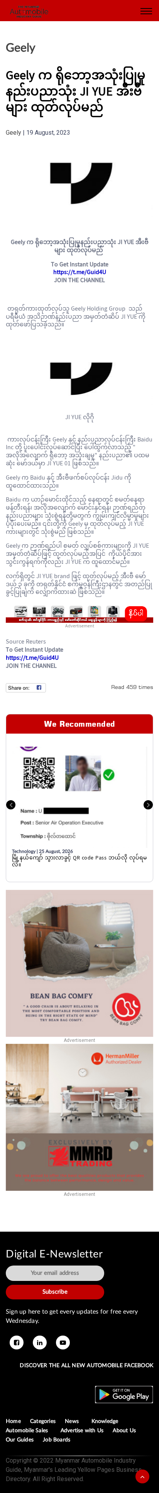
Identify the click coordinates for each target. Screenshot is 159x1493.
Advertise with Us (82, 1430)
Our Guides (20, 1440)
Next (148, 804)
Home (13, 1421)
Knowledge (106, 1421)
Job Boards (56, 1440)
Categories (43, 1421)
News (73, 1421)
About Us (124, 1430)
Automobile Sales (28, 1430)
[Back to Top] (142, 1476)
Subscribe (55, 1292)
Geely (20, 48)
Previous (10, 804)
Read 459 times (132, 687)
